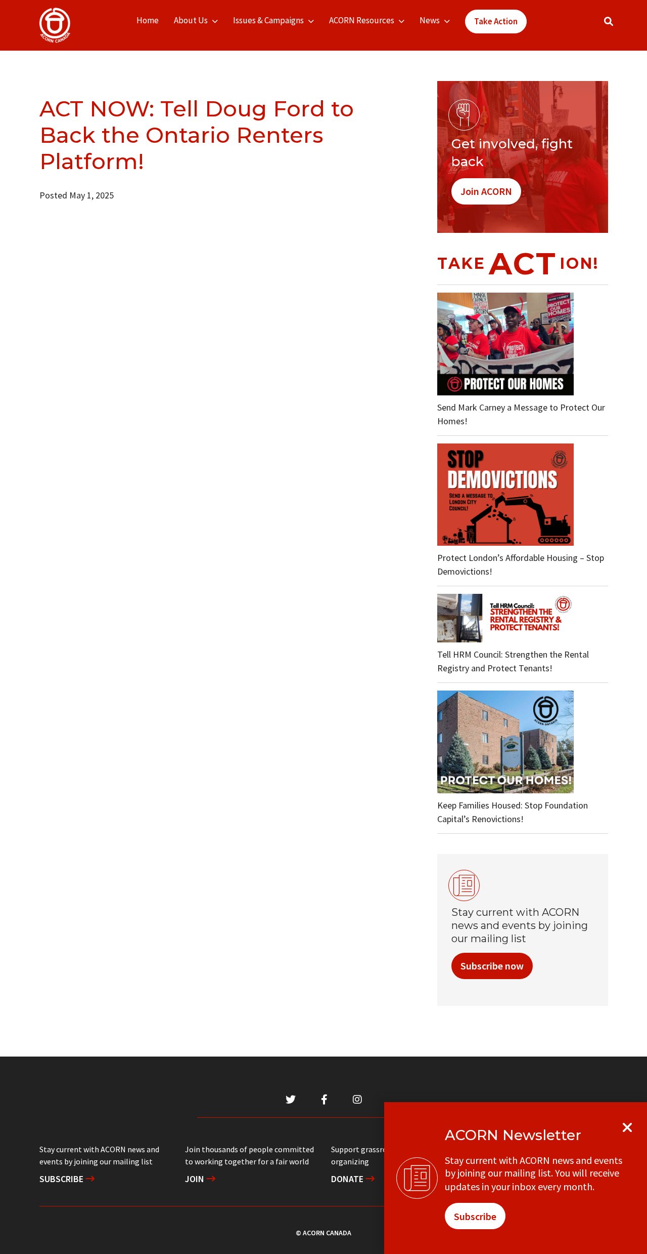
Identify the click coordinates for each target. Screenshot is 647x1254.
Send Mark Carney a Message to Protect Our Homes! (521, 414)
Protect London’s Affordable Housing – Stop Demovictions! (520, 564)
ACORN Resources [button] (361, 20)
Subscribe (62, 1179)
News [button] (430, 20)
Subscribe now (492, 965)
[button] (608, 21)
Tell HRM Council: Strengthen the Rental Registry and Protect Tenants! (513, 661)
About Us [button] (191, 20)
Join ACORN (486, 191)
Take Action (496, 21)
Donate (348, 1179)
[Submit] (618, 25)
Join (195, 1179)
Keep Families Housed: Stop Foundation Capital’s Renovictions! (512, 812)
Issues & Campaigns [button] (268, 20)
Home (147, 20)
